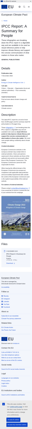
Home (5, 21)
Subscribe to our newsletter (10, 316)
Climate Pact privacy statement (11, 318)
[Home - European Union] (9, 7)
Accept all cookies (13, 419)
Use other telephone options (10, 355)
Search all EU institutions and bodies (13, 395)
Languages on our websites (10, 378)
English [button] (19, 7)
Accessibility (5, 287)
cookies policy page (16, 406)
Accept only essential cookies (17, 424)
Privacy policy (5, 380)
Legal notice (5, 383)
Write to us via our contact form (11, 357)
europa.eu (16, 343)
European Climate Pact (10, 278)
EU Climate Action (7, 327)
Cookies (4, 386)
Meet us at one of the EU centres (11, 360)
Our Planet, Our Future (8, 330)
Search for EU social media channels (13, 369)
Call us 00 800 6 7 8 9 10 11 (10, 352)
